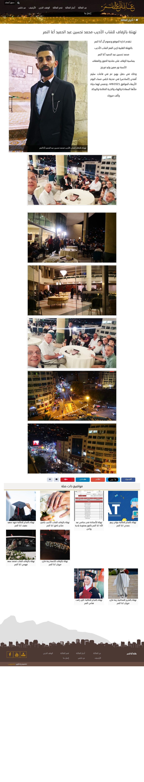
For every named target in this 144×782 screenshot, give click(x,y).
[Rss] (23, 654)
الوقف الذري (48, 653)
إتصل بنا (66, 658)
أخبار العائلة (127, 20)
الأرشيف (98, 658)
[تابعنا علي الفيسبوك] (10, 654)
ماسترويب (11, 664)
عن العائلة (97, 653)
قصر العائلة (64, 653)
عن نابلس (81, 658)
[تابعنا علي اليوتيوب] (17, 654)
